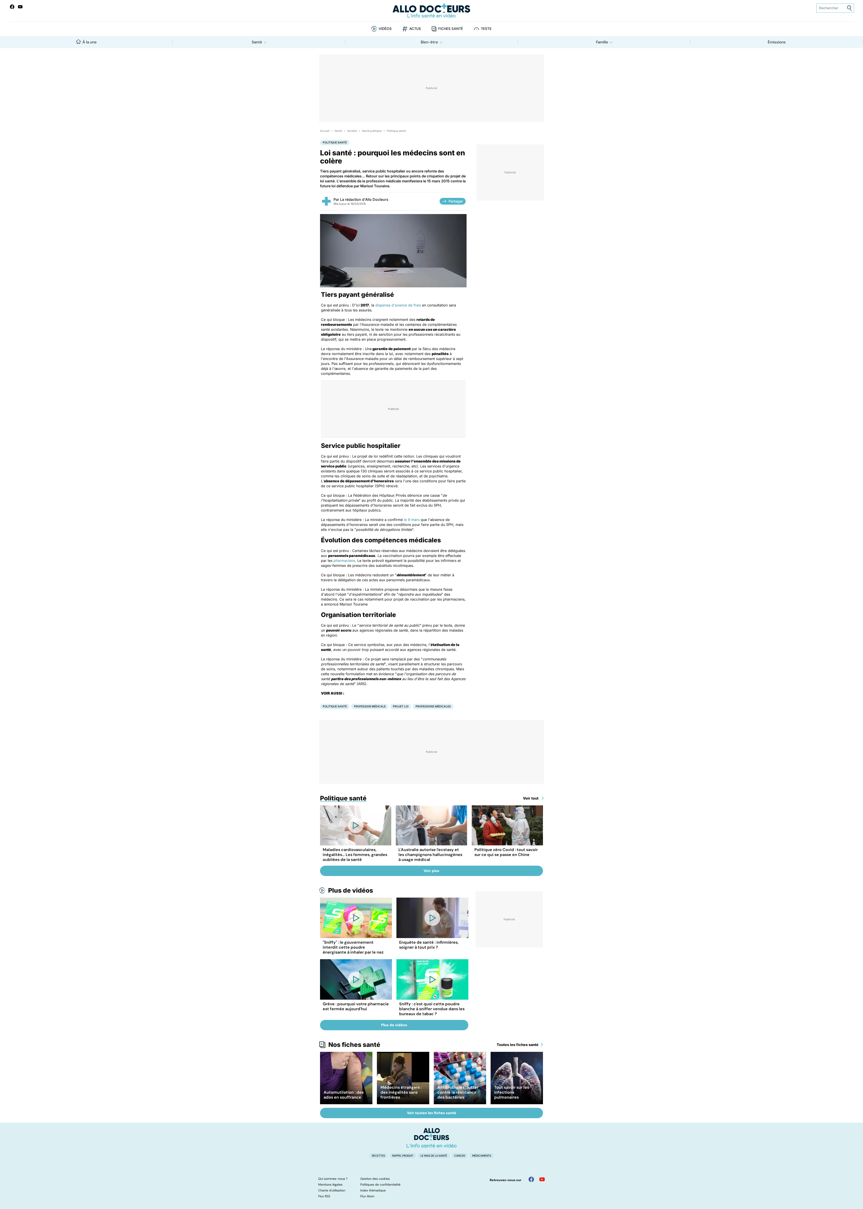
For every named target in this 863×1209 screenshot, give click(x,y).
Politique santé (396, 131)
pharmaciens (344, 560)
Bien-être (429, 42)
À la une (89, 42)
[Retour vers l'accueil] (431, 11)
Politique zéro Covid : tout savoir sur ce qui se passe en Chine (506, 852)
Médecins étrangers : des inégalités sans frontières (401, 1092)
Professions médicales (433, 706)
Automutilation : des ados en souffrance (344, 1095)
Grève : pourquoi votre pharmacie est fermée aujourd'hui (356, 1006)
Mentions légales (330, 1184)
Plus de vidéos (350, 890)
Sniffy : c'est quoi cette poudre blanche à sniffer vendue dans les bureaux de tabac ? (432, 1009)
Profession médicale (370, 706)
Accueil (324, 131)
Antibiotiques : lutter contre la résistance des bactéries (457, 1092)
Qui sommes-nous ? (332, 1179)
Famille (602, 42)
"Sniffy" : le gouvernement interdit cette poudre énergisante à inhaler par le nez (353, 947)
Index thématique (373, 1190)
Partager (456, 201)
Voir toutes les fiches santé (431, 1113)
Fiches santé (450, 28)
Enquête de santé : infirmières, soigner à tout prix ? (428, 945)
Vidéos (385, 28)
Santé (257, 42)
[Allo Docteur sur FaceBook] (12, 6)
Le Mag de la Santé (433, 1156)
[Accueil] (432, 1137)
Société (352, 131)
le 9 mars (412, 519)
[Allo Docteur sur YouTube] (542, 1179)
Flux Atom (367, 1196)
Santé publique (372, 131)
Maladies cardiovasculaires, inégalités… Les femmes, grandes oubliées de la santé (355, 854)
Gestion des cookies (375, 1179)
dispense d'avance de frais (398, 305)
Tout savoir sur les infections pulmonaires (511, 1092)
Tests (486, 28)
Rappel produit (402, 1156)
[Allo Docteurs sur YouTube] (20, 6)
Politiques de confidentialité (380, 1184)
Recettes (378, 1156)
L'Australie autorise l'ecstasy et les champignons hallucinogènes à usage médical (430, 854)
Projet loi (400, 706)
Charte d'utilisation (331, 1190)
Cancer (459, 1156)
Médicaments (481, 1156)
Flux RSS (324, 1196)
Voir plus (431, 870)
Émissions (777, 42)
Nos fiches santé (354, 1044)
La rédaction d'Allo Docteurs (364, 199)
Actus (415, 28)
